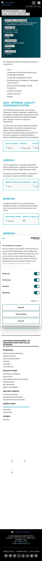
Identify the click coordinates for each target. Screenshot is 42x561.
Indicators (6, 409)
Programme (8, 350)
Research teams (8, 382)
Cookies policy (15, 266)
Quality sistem (9, 404)
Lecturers (7, 364)
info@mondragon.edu (23, 543)
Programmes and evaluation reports (16, 407)
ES (31, 6)
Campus (6, 416)
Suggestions (7, 412)
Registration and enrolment (13, 397)
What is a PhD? (8, 376)
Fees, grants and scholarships (14, 400)
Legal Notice (35, 551)
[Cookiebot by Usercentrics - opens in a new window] (31, 238)
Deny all (21, 321)
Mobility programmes (10, 387)
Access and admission (10, 394)
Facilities (6, 419)
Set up (33, 301)
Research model (10, 371)
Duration (6, 361)
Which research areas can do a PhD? (16, 379)
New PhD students (11, 391)
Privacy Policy (8, 551)
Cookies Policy (22, 551)
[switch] (37, 280)
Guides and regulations (11, 359)
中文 (39, 6)
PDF (6, 147)
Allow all (21, 307)
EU (27, 6)
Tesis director (8, 366)
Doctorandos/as (9, 384)
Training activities (9, 356)
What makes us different (11, 374)
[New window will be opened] (14, 451)
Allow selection (21, 314)
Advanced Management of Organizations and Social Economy (16, 343)
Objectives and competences (13, 353)
